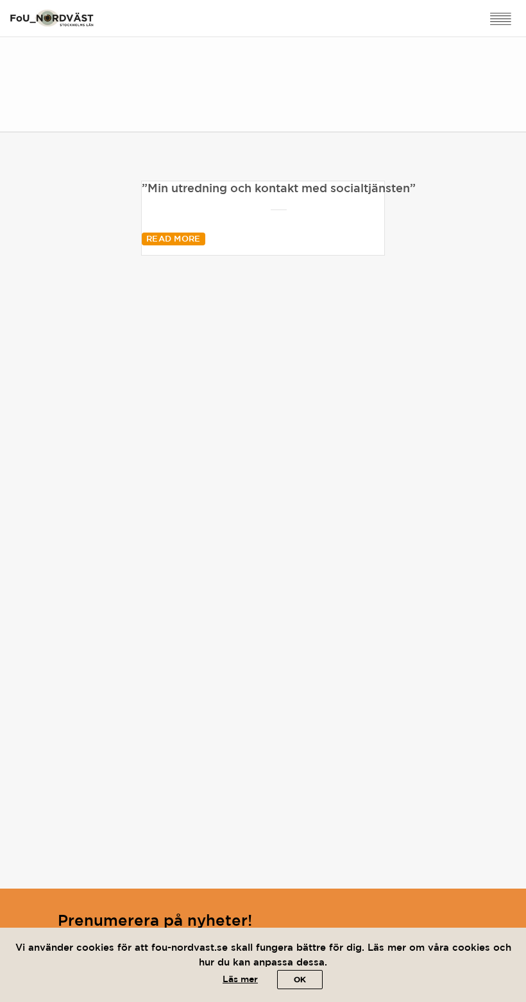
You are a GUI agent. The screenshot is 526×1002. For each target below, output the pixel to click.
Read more (173, 239)
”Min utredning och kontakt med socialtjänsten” (279, 189)
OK (300, 979)
